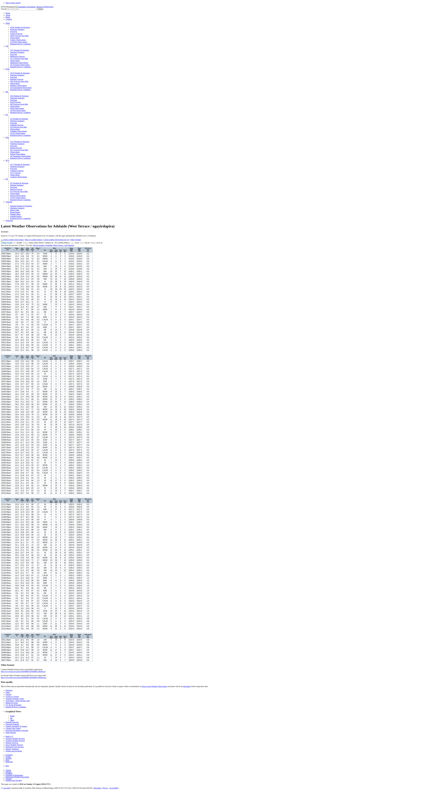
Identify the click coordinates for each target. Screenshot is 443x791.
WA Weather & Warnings (19, 96)
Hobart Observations (17, 154)
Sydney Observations (18, 40)
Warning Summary (17, 185)
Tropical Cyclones (12, 697)
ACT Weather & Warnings (20, 164)
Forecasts (13, 32)
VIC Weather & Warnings (19, 50)
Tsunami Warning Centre (15, 699)
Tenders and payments (14, 751)
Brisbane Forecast (16, 79)
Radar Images (15, 212)
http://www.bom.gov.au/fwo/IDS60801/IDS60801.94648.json (23, 678)
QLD (7, 69)
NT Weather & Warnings (19, 183)
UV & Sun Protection (13, 705)
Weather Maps (15, 214)
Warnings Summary (17, 29)
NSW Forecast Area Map (19, 36)
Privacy (105, 788)
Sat (11, 718)
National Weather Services (15, 739)
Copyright (6, 788)
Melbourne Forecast (17, 56)
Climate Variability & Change (16, 726)
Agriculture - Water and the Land (18, 701)
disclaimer (187, 686)
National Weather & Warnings (21, 206)
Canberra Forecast (16, 171)
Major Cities (14, 210)
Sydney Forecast (16, 34)
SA (7, 115)
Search (3, 9)
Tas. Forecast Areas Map (19, 150)
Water (8, 692)
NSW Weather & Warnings (20, 27)
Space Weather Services (14, 745)
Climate (8, 694)
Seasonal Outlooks (12, 724)
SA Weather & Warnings (19, 119)
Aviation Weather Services (15, 741)
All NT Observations (17, 198)
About (8, 15)
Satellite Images (16, 216)
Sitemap (8, 772)
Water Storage (11, 733)
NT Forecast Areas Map (19, 191)
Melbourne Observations (19, 63)
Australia (9, 202)
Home (8, 13)
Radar (12, 716)
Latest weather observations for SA (56, 240)
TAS (7, 137)
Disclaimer (97, 788)
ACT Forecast (15, 173)
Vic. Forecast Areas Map (19, 59)
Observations (15, 38)
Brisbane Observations (18, 86)
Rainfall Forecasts (12, 722)
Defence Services (12, 743)
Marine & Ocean (12, 703)
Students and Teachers (14, 780)
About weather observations (13, 240)
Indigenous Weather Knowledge (17, 777)
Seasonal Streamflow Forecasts (17, 730)
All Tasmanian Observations (20, 156)
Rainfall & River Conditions (20, 44)
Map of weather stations (33, 240)
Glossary (9, 779)
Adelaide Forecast (16, 125)
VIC (7, 46)
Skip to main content (13, 3)
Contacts (9, 19)
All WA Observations (18, 110)
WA (7, 92)
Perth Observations (17, 108)
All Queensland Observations (21, 88)
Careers (8, 770)
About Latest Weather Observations (154, 686)
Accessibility (114, 788)
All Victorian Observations (20, 65)
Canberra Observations (18, 177)
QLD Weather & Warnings (20, 73)
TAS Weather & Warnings (19, 142)
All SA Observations (17, 133)
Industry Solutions (12, 749)
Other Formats (75, 240)
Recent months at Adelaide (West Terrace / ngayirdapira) (53, 245)
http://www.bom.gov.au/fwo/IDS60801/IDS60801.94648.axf (23, 672)
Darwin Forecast (16, 189)
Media (8, 17)
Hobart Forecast (16, 148)
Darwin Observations (18, 196)
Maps (12, 720)
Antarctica (9, 221)
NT (7, 179)
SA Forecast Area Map (18, 127)
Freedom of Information (14, 775)
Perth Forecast (15, 102)
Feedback (9, 774)
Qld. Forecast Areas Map (19, 81)
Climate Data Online (13, 728)
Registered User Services (15, 747)
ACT (7, 160)
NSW (8, 23)
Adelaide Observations (18, 131)
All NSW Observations (18, 42)
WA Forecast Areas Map (19, 104)
